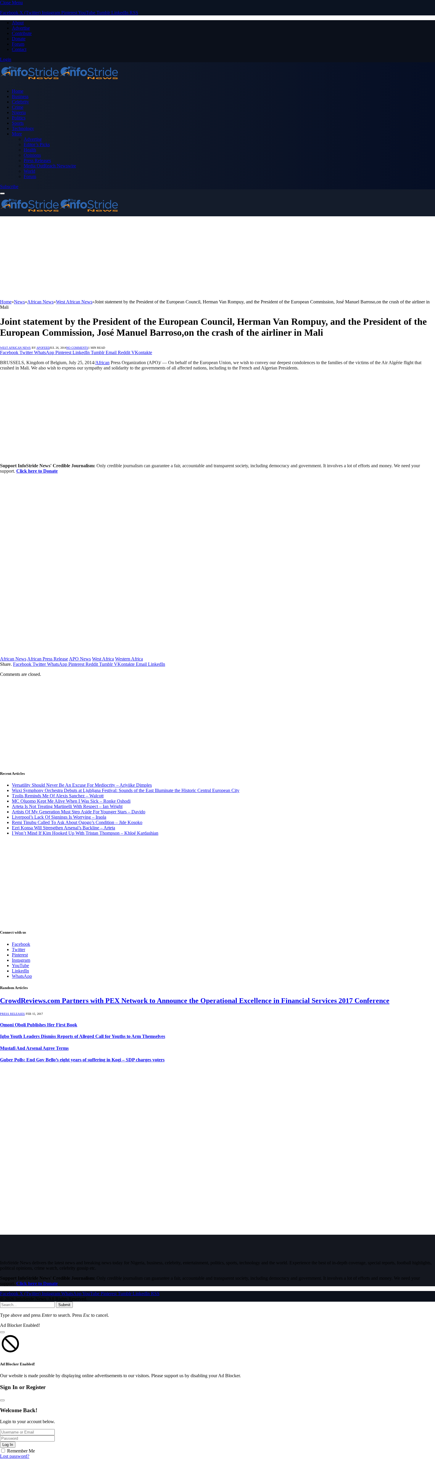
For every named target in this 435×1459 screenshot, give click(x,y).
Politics (18, 117)
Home (17, 91)
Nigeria (19, 112)
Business (20, 96)
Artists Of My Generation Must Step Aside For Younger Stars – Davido (78, 811)
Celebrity (20, 101)
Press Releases (37, 160)
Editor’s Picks (37, 144)
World (29, 171)
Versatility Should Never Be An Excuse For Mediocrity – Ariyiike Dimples (82, 785)
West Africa (103, 658)
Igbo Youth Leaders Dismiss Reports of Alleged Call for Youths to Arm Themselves (82, 1036)
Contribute (22, 33)
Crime (17, 107)
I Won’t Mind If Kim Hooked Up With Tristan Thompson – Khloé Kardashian (85, 833)
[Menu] (2, 193)
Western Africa (129, 658)
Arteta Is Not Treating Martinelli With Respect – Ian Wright (67, 806)
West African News (15, 347)
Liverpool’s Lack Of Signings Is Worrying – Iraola (59, 817)
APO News (80, 658)
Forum (18, 44)
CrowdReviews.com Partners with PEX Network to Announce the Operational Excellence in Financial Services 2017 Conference (194, 1000)
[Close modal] (2, 1332)
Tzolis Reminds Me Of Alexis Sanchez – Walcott (58, 795)
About (18, 22)
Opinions (32, 155)
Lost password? (14, 1456)
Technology (23, 128)
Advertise (21, 28)
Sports (18, 123)
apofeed (43, 347)
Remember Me (21, 1450)
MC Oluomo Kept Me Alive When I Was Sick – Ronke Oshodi (71, 801)
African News (13, 658)
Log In (7, 1444)
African (102, 362)
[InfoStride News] (59, 81)
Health (30, 149)
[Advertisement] (177, 257)
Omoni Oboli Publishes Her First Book (38, 1024)
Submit (64, 1305)
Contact (19, 49)
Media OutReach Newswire (50, 165)
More (17, 133)
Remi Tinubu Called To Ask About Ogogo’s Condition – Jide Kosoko (77, 822)
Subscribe (9, 186)
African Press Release (47, 658)
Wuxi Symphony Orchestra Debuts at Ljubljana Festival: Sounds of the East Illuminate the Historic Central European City (125, 790)
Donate (18, 38)
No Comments (77, 347)
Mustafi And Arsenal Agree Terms (34, 1048)
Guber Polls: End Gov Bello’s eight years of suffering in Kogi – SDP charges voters (82, 1059)
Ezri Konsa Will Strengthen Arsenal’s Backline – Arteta (63, 827)
